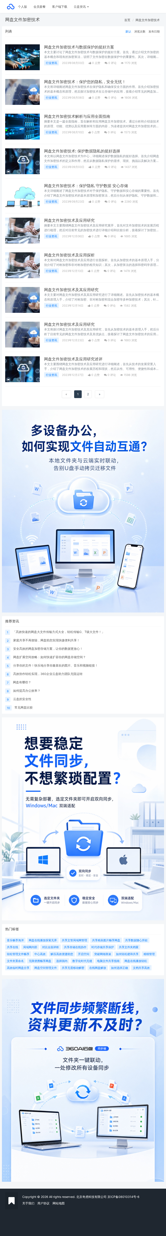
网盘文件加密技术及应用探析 (69, 255)
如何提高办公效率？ (26, 690)
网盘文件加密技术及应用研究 (69, 220)
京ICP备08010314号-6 (123, 1197)
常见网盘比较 (23, 707)
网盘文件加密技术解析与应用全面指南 (77, 116)
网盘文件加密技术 (148, 20)
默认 (128, 31)
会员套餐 (40, 6)
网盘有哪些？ (22, 682)
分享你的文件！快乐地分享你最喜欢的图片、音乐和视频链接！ (55, 665)
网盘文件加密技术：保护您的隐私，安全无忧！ (85, 81)
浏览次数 (139, 31)
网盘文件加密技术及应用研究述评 (73, 359)
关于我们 (28, 1203)
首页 (127, 20)
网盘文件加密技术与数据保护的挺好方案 (79, 47)
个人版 (22, 6)
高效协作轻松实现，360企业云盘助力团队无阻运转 (48, 674)
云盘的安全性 (22, 699)
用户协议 (43, 1203)
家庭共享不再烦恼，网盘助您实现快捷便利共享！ (46, 640)
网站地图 (59, 1203)
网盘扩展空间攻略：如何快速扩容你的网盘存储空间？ (49, 657)
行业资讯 (51, 63)
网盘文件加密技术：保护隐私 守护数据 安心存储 (86, 185)
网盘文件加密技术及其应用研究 (71, 289)
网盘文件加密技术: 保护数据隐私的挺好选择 (82, 151)
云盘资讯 (80, 6)
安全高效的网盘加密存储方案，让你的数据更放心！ (48, 648)
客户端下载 (59, 6)
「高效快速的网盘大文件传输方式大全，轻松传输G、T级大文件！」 (59, 632)
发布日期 (154, 31)
